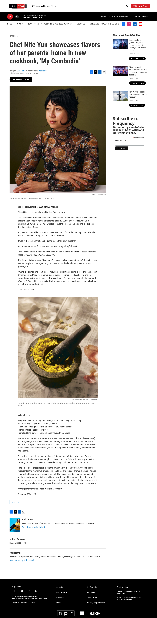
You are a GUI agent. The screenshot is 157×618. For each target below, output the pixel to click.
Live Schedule (92, 587)
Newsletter (33, 24)
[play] (10, 16)
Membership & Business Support (56, 24)
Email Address (121, 140)
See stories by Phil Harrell (22, 560)
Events (58, 603)
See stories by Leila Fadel (34, 527)
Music (20, 24)
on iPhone (23, 603)
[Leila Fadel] (15, 525)
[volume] (17, 16)
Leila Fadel (21, 71)
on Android (31, 603)
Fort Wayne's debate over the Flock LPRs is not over (138, 94)
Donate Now (141, 6)
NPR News (14, 36)
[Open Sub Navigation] (14, 24)
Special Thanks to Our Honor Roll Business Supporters (129, 598)
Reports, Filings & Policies (96, 603)
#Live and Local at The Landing (104, 24)
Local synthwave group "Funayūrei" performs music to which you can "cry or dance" (137, 45)
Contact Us (60, 597)
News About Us (61, 592)
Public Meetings (122, 587)
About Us (81, 24)
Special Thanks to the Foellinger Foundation (128, 593)
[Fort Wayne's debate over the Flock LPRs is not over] (120, 96)
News (9, 24)
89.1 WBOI (43, 598)
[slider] (20, 16)
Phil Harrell (43, 71)
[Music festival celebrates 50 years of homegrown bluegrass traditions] (120, 71)
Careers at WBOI (92, 597)
